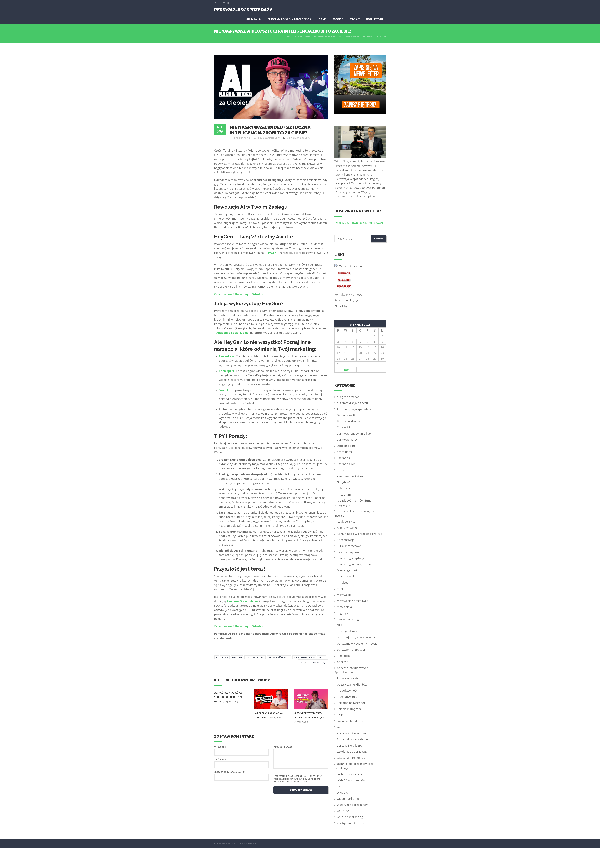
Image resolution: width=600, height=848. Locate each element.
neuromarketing (348, 619)
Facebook (343, 458)
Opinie (322, 19)
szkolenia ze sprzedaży (352, 751)
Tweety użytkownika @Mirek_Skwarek (359, 223)
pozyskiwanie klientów (352, 684)
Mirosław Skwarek (298, 138)
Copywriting (345, 427)
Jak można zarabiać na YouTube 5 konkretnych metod (229, 697)
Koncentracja (346, 540)
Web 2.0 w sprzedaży (351, 780)
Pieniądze (343, 656)
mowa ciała (344, 607)
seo (339, 727)
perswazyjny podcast (351, 649)
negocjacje (344, 613)
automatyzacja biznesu (352, 403)
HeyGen (270, 253)
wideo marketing (348, 798)
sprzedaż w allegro (349, 745)
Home (289, 36)
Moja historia (374, 19)
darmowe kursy (347, 439)
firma (340, 470)
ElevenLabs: (227, 356)
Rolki (340, 715)
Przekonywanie (347, 697)
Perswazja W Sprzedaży (243, 10)
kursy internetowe (349, 546)
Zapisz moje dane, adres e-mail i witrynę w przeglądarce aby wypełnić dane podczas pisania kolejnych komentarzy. (297, 779)
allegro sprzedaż (348, 397)
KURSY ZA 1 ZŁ (254, 19)
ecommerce (345, 452)
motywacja (344, 595)
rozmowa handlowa (350, 721)
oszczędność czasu (255, 657)
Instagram (344, 494)
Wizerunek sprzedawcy (352, 805)
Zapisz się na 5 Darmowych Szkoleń (238, 294)
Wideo (321, 657)
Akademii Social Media (242, 601)
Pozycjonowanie (347, 678)
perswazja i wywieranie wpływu (358, 637)
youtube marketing (350, 817)
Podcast (337, 19)
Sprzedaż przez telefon (352, 739)
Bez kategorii (302, 36)
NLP (339, 625)
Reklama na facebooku (352, 703)
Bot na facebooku (349, 421)
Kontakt (354, 19)
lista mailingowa (348, 552)
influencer (343, 488)
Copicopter (226, 371)
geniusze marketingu (351, 476)
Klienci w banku (347, 527)
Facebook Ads (346, 464)
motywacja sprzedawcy (352, 601)
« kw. (345, 370)
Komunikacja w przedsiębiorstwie (359, 534)
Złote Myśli (341, 306)
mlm (340, 588)
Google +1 (343, 482)
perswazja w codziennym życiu (357, 643)
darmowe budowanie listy (354, 433)
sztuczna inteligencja (304, 657)
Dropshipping (346, 446)
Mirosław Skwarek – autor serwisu (290, 19)
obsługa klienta (347, 631)
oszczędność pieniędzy (279, 657)
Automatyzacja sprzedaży (354, 409)
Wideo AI (343, 792)
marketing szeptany (350, 558)
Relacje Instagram (349, 709)
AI (216, 657)
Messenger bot (347, 570)
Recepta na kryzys (346, 300)
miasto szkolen (347, 576)
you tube (343, 811)
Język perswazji (347, 521)
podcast (342, 662)
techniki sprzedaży (349, 774)
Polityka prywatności (348, 294)
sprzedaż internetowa (351, 733)
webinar (342, 786)
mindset (342, 582)
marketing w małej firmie (354, 564)
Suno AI (224, 390)
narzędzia (237, 657)
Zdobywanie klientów (351, 823)
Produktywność (347, 690)
